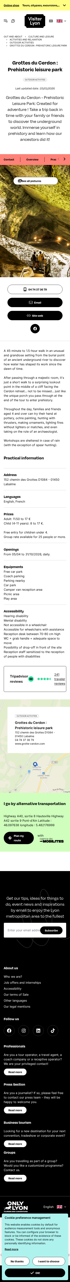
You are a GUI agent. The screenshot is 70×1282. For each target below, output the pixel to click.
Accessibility (12, 988)
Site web (37, 315)
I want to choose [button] (48, 1261)
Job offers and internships (22, 982)
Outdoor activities (22, 42)
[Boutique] (51, 21)
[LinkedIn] (38, 1030)
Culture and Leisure (41, 36)
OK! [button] (37, 1273)
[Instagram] (23, 1030)
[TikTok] (52, 1030)
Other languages (15, 1000)
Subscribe (51, 930)
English (48, 1207)
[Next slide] (64, 159)
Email (37, 302)
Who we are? (13, 976)
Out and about (13, 36)
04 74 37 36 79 (37, 289)
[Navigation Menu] (5, 21)
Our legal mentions (17, 1006)
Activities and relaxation (26, 39)
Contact (9, 159)
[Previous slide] (58, 159)
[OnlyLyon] (16, 1207)
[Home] (35, 21)
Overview (32, 159)
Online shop (11, 5)
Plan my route (19, 838)
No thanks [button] (17, 1261)
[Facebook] (9, 1030)
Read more (15, 1072)
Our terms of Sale (16, 994)
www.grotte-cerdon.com (30, 743)
